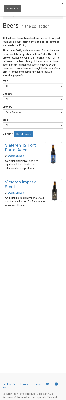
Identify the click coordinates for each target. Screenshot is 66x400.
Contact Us (9, 384)
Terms (37, 384)
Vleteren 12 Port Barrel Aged (20, 147)
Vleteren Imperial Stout (21, 184)
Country (7, 93)
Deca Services (16, 155)
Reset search (23, 134)
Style (5, 80)
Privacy (24, 384)
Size (5, 119)
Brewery (7, 106)
